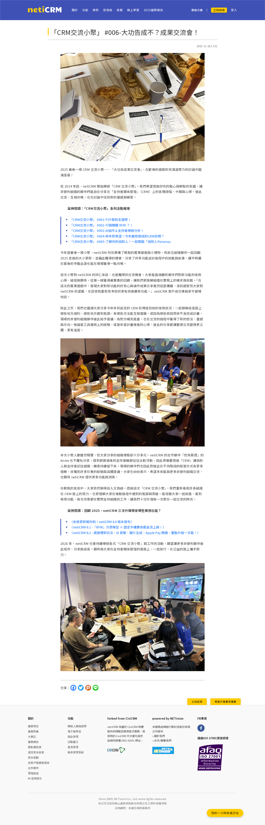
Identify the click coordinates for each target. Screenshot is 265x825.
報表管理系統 (76, 752)
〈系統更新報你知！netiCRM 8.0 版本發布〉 (102, 521)
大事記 (32, 736)
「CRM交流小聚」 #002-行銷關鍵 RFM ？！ (101, 225)
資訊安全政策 (36, 752)
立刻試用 (219, 10)
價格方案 (197, 10)
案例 (96, 10)
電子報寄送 (74, 731)
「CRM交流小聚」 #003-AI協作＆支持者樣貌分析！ (107, 230)
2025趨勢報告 (153, 10)
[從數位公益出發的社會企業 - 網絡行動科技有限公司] (163, 750)
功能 (85, 10)
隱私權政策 (34, 747)
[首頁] (45, 10)
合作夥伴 (33, 768)
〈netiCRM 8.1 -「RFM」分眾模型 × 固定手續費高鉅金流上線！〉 (118, 527)
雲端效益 (33, 773)
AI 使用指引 (35, 778)
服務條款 (33, 742)
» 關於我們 (158, 736)
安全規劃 (33, 757)
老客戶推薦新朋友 (39, 762)
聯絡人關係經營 (77, 726)
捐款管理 (73, 736)
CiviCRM (132, 727)
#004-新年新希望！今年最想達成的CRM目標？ (130, 236)
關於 (75, 10)
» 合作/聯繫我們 (161, 740)
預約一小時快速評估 (225, 813)
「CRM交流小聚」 (83, 236)
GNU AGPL (128, 740)
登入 (234, 10)
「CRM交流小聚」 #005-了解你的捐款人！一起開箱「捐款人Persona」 (121, 241)
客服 (120, 10)
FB (201, 728)
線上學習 (133, 10)
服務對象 (33, 731)
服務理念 (33, 726)
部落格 (107, 10)
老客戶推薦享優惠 (225, 701)
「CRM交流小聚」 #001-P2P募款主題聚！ (100, 219)
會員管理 (73, 747)
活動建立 (73, 742)
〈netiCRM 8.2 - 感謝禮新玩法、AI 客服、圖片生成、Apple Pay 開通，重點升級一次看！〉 (135, 532)
